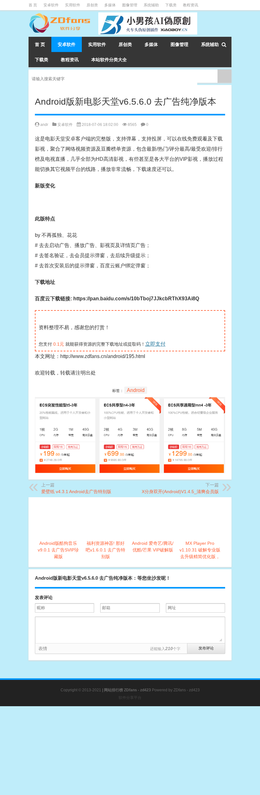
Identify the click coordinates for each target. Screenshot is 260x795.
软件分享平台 (130, 697)
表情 (42, 648)
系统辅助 (151, 5)
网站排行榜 (113, 690)
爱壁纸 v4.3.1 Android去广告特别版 (76, 491)
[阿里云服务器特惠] (130, 402)
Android (136, 390)
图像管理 (129, 5)
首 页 (33, 5)
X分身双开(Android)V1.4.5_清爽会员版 (180, 491)
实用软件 (72, 5)
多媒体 (110, 5)
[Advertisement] (130, 750)
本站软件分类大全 (109, 59)
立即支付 (155, 344)
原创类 (92, 5)
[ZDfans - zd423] (60, 14)
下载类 (171, 5)
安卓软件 (51, 5)
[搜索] (223, 44)
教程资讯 (190, 5)
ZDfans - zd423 (186, 690)
